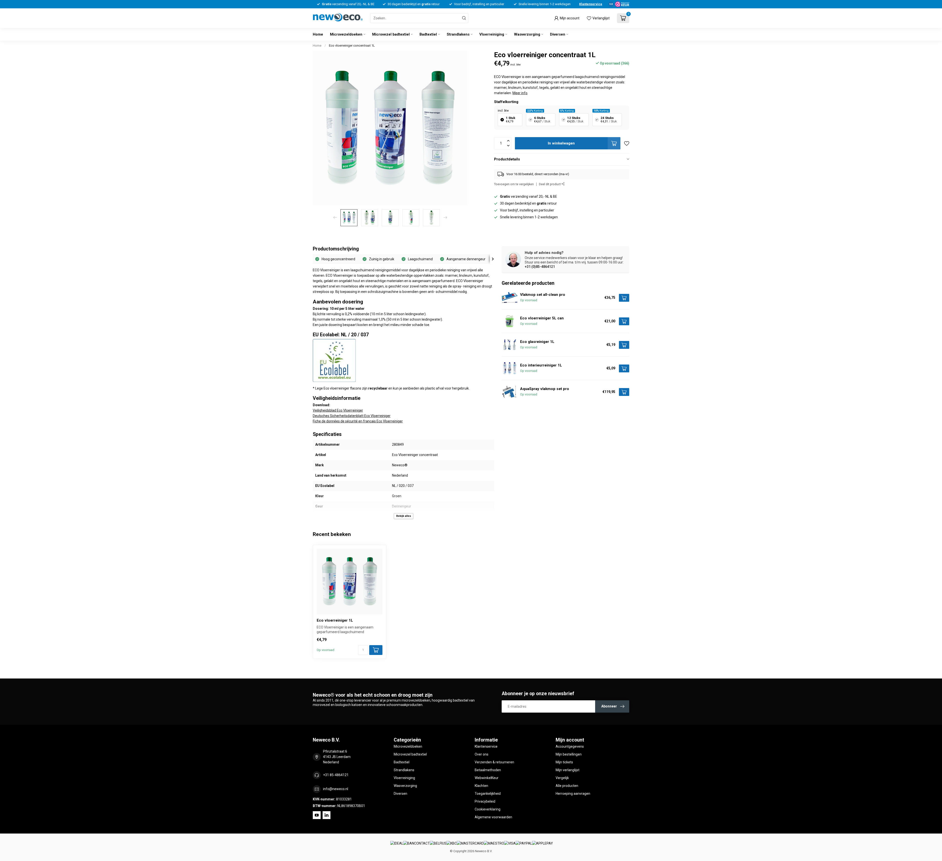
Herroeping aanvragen (573, 794)
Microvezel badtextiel (391, 34)
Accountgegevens (570, 746)
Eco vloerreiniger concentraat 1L (352, 45)
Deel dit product (550, 184)
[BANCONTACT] (416, 843)
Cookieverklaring (487, 809)
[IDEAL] (396, 843)
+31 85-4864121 (336, 775)
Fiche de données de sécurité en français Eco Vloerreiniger (358, 421)
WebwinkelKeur (486, 778)
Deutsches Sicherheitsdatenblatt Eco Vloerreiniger (352, 416)
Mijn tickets (564, 762)
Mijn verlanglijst (567, 770)
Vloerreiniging (491, 34)
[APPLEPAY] (542, 843)
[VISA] (510, 843)
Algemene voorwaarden (493, 817)
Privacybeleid (485, 801)
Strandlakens (458, 34)
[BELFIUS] (438, 843)
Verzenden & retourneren (494, 762)
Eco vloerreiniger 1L (335, 620)
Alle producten (567, 786)
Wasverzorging (527, 34)
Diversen (557, 34)
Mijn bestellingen (569, 754)
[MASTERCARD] (470, 843)
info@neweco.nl (335, 789)
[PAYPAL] (524, 843)
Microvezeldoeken (346, 34)
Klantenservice (590, 4)
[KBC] (451, 843)
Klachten (481, 786)
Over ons (481, 754)
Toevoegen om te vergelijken (514, 184)
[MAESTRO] (494, 843)
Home (318, 34)
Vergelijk (562, 778)
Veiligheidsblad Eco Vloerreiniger (338, 410)
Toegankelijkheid (488, 794)
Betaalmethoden (488, 770)
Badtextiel (428, 34)
